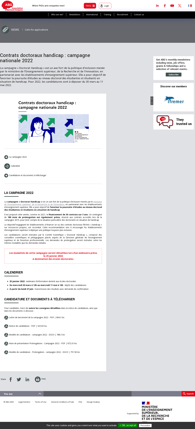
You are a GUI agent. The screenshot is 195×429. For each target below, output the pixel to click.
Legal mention (24, 402)
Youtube (172, 5)
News (15, 30)
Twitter (179, 5)
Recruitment (122, 14)
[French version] (189, 5)
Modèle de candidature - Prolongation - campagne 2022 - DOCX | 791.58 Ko (44, 352)
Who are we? (57, 14)
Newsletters (74, 14)
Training (107, 14)
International (92, 14)
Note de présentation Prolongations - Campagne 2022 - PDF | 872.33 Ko (43, 343)
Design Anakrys (93, 402)
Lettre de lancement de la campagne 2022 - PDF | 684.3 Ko (36, 317)
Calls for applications (36, 29)
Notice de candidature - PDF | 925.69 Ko (28, 326)
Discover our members (173, 86)
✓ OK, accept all (127, 425)
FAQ (80, 402)
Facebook (164, 5)
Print (43, 378)
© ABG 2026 (9, 402)
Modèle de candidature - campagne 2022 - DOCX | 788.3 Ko (37, 334)
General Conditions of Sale (62, 402)
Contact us (139, 14)
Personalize (145, 425)
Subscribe (174, 74)
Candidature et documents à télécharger (27, 175)
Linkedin (157, 5)
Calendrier (15, 165)
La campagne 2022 (18, 157)
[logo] (12, 5)
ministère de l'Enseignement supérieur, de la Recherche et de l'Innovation (53, 203)
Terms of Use (40, 402)
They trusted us (184, 121)
